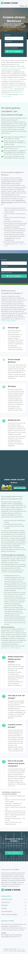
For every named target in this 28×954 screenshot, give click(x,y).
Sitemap (4, 908)
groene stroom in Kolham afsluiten (10, 648)
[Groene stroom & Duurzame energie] (9, 3)
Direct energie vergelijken (9, 914)
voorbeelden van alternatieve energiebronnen (13, 68)
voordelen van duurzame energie (10, 79)
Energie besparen (7, 911)
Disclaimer (4, 905)
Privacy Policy (5, 902)
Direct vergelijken (14, 853)
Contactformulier (6, 899)
